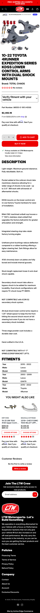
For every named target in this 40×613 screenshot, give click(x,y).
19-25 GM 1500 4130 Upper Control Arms (10, 421)
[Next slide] (37, 2)
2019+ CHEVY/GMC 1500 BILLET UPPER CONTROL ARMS (29, 421)
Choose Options (10, 432)
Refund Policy (7, 568)
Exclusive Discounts (10, 592)
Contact (5, 579)
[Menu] (2, 9)
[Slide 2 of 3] (20, 48)
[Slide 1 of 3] (14, 48)
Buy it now (20, 144)
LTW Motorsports (15, 599)
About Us (6, 584)
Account (5, 588)
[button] (27, 9)
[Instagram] (22, 604)
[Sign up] (35, 494)
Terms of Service (9, 560)
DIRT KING (5, 418)
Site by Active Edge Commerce (20, 611)
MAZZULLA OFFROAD (28, 418)
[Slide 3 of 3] (25, 48)
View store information (13, 156)
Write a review (20, 469)
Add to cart (29, 137)
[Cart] (37, 9)
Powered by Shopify (28, 599)
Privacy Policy (8, 564)
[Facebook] (18, 604)
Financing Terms (9, 555)
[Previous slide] (2, 2)
